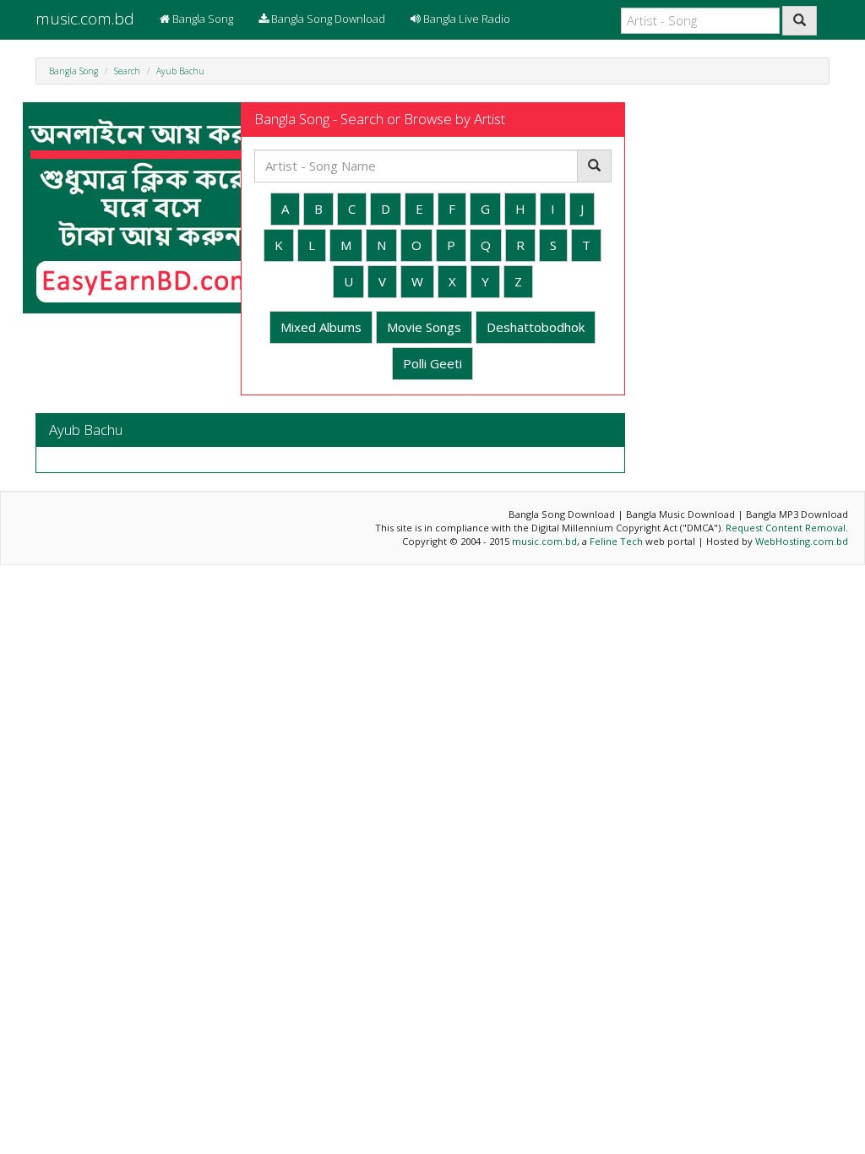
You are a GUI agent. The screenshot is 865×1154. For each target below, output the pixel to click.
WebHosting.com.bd (801, 541)
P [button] (451, 245)
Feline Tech (616, 541)
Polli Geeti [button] (432, 363)
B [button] (318, 208)
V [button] (382, 281)
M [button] (345, 245)
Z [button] (518, 281)
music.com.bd (84, 19)
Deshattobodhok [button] (536, 326)
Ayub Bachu (180, 71)
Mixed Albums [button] (321, 326)
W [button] (417, 281)
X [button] (452, 281)
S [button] (553, 245)
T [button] (586, 245)
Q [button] (486, 245)
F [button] (452, 208)
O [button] (416, 245)
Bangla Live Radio (465, 18)
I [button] (553, 208)
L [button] (311, 245)
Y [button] (485, 281)
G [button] (485, 208)
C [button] (352, 208)
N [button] (381, 245)
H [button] (520, 208)
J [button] (582, 208)
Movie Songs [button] (424, 326)
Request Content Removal (786, 527)
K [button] (279, 245)
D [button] (385, 208)
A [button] (285, 208)
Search (127, 71)
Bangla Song (201, 18)
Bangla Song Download (327, 18)
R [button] (520, 245)
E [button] (419, 208)
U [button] (348, 281)
